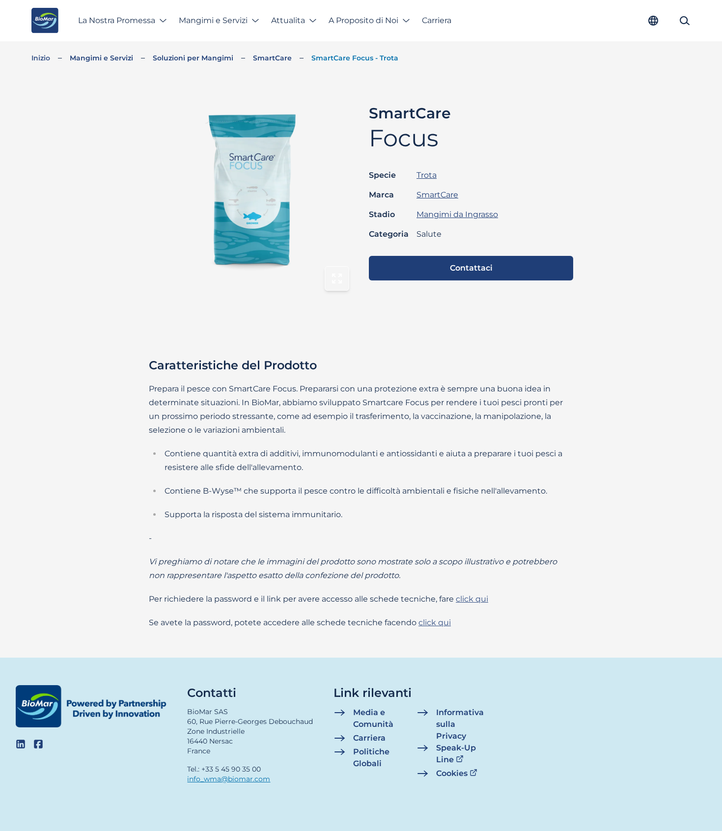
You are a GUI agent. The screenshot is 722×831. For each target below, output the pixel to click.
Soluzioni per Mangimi (193, 58)
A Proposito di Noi (363, 20)
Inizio (40, 58)
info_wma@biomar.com (228, 779)
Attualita (288, 20)
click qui (472, 599)
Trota (427, 175)
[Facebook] (38, 744)
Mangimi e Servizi (213, 20)
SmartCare (272, 58)
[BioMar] (44, 20)
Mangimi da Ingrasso (457, 214)
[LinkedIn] (21, 744)
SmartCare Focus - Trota (354, 58)
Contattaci (471, 268)
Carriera (436, 20)
